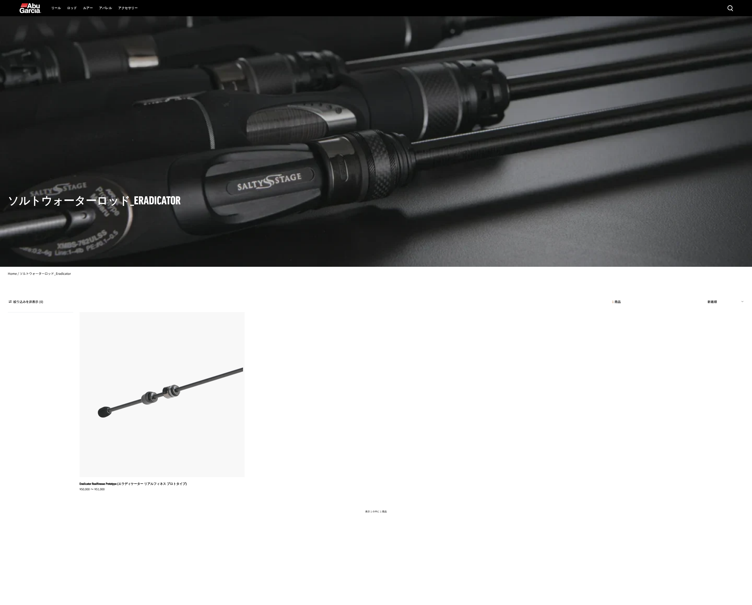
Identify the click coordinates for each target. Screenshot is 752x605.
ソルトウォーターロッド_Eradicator (45, 273)
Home (12, 273)
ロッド (72, 8)
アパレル (105, 8)
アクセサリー (128, 8)
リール (56, 8)
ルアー (88, 8)
